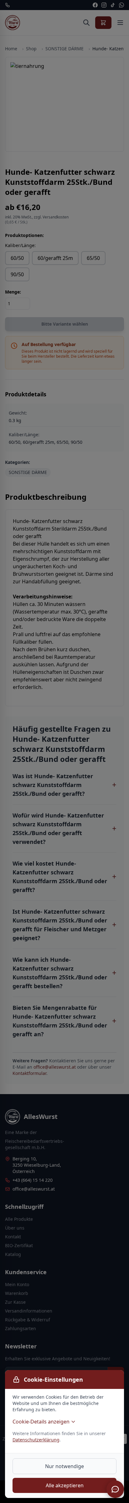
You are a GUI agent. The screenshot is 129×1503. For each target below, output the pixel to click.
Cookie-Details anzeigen (41, 1421)
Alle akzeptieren (65, 1485)
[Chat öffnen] (115, 1489)
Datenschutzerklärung (36, 1440)
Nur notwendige (64, 1466)
